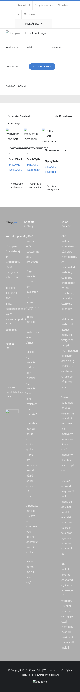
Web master (49, 670)
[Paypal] (17, 364)
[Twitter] (12, 357)
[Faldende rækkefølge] (48, 116)
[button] (34, 85)
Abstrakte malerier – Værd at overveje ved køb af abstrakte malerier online (30, 529)
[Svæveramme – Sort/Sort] (13, 135)
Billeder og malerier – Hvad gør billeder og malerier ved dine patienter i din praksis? (30, 383)
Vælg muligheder (12, 185)
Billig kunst (54, 674)
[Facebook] (7, 357)
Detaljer (16, 183)
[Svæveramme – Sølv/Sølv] (49, 136)
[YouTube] (12, 364)
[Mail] (7, 371)
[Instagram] (17, 357)
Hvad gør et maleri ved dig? (30, 572)
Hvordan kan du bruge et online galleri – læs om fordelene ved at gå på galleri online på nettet (30, 460)
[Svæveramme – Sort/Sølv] (31, 135)
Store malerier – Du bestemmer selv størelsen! (30, 248)
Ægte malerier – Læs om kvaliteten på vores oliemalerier (30, 289)
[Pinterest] (7, 364)
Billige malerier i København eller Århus (30, 329)
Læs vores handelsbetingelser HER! (17, 392)
